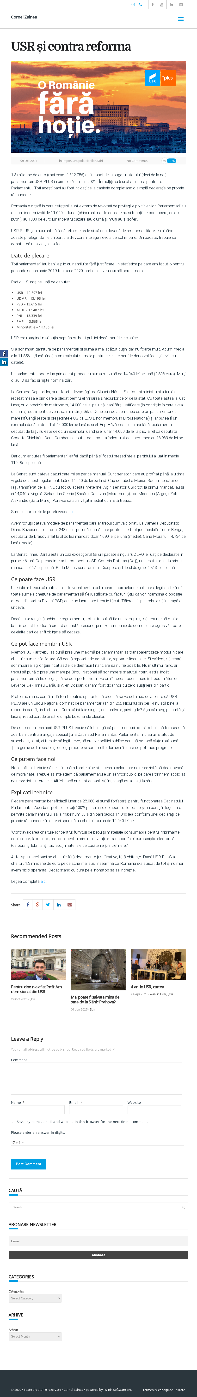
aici (72, 511)
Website (134, 1102)
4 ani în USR (158, 994)
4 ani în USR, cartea (147, 986)
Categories (16, 1291)
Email (75, 1102)
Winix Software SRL (118, 1389)
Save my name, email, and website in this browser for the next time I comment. (82, 1121)
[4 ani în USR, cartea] (158, 966)
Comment (19, 1060)
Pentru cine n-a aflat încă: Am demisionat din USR (36, 989)
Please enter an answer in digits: (38, 1132)
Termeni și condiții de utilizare (164, 1390)
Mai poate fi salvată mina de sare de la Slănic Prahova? (95, 999)
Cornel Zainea (24, 17)
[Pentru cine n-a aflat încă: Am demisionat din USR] (38, 966)
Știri (100, 160)
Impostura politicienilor (79, 160)
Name (17, 1102)
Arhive (13, 1329)
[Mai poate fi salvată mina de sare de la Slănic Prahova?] (98, 971)
